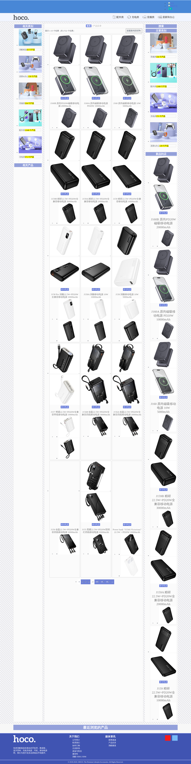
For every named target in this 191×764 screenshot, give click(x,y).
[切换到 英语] (171, 3)
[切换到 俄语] (170, 9)
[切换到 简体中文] (173, 6)
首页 (89, 26)
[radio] (34, 243)
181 (102, 582)
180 (97, 582)
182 (107, 582)
